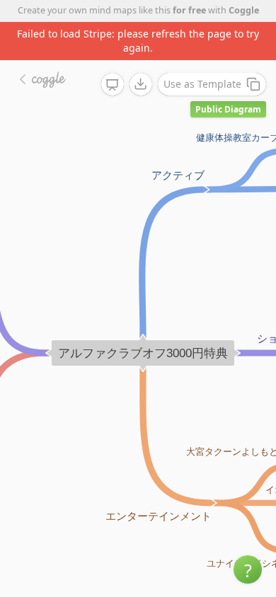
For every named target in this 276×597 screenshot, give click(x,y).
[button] (248, 569)
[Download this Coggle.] (141, 84)
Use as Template (202, 84)
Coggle (244, 10)
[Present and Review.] (112, 85)
